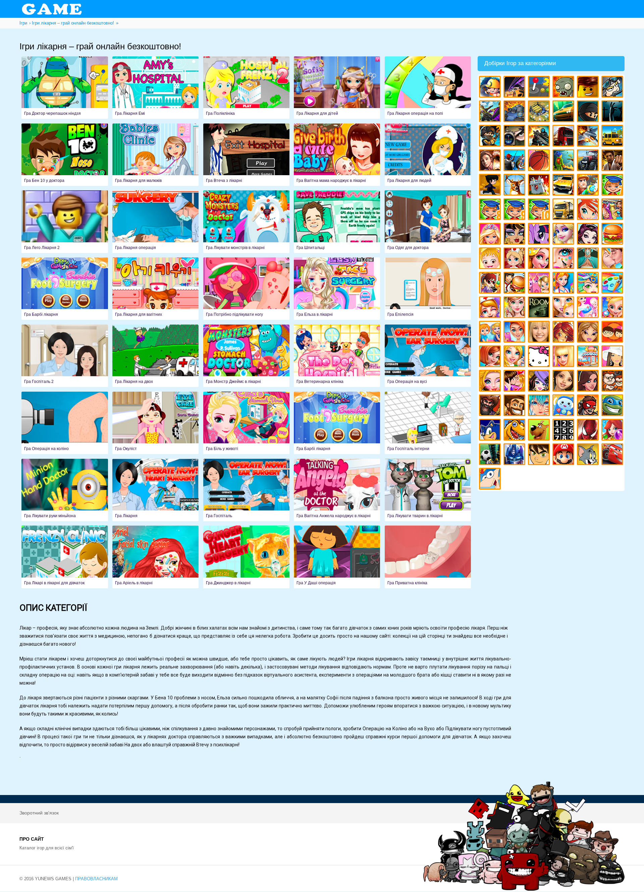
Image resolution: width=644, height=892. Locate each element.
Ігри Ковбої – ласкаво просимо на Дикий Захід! (515, 406)
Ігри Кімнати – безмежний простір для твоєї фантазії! (540, 308)
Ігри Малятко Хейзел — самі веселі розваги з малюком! (491, 259)
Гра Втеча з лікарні (246, 154)
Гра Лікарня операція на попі (428, 87)
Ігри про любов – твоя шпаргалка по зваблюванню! (515, 382)
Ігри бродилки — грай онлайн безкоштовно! (589, 406)
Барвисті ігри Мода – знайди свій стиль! (515, 333)
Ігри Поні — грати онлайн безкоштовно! (540, 235)
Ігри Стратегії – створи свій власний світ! (540, 112)
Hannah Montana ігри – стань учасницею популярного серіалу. (540, 333)
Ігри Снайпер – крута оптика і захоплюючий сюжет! (515, 137)
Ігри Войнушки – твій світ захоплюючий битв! (613, 88)
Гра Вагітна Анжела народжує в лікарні (337, 490)
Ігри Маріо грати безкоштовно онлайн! (564, 455)
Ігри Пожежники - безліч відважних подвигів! (589, 186)
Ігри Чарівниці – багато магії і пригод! (564, 333)
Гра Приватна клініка (428, 557)
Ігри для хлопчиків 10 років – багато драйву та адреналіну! (540, 210)
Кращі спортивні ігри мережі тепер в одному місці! (491, 186)
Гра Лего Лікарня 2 (64, 221)
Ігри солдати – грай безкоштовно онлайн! (491, 137)
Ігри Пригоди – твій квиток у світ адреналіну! (491, 161)
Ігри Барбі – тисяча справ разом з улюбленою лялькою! (491, 235)
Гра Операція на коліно (64, 423)
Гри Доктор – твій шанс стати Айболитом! (491, 308)
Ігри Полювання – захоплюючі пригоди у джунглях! (515, 186)
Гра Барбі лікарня (64, 288)
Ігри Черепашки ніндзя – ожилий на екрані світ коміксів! (613, 406)
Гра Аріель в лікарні (155, 557)
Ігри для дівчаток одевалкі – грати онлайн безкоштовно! (613, 210)
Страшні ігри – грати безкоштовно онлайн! (613, 112)
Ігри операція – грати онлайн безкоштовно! (589, 259)
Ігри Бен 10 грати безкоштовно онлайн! (540, 455)
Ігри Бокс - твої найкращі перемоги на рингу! (613, 161)
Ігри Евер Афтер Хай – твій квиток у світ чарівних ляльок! (589, 235)
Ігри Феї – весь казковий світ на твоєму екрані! (515, 308)
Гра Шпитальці (337, 221)
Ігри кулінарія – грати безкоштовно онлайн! (515, 284)
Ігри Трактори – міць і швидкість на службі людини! (589, 161)
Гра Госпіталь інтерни (428, 423)
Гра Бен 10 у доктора (64, 154)
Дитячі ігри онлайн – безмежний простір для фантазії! (564, 406)
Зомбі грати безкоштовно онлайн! (564, 88)
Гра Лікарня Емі (155, 87)
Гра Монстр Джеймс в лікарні (246, 356)
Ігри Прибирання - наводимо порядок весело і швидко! (564, 284)
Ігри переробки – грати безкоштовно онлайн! (540, 284)
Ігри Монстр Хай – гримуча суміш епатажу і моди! (515, 235)
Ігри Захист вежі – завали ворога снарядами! (540, 186)
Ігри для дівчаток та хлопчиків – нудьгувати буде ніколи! (613, 333)
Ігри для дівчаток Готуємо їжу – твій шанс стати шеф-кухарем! (613, 235)
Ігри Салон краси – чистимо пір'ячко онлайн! (491, 382)
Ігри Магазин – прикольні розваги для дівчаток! (589, 357)
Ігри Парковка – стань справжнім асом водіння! (564, 186)
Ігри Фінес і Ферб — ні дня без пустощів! (491, 480)
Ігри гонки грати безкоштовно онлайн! (515, 88)
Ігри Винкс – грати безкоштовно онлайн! (589, 210)
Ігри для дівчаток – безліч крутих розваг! (589, 382)
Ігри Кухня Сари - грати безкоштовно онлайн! (491, 284)
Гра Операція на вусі (428, 356)
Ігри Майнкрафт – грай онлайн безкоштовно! (491, 88)
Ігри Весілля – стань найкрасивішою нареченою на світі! (613, 308)
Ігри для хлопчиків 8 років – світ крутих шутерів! (491, 210)
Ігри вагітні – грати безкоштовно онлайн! (589, 308)
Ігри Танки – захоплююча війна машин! (515, 112)
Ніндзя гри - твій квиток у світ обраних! (589, 112)
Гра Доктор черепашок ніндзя (64, 87)
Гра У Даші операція (337, 557)
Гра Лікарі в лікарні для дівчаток (64, 557)
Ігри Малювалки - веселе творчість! (613, 284)
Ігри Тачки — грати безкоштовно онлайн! (613, 455)
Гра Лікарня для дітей (337, 87)
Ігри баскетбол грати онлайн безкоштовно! (540, 161)
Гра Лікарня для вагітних (155, 288)
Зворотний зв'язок (39, 812)
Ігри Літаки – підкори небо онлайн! (589, 137)
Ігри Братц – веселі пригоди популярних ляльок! (589, 333)
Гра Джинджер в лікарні (246, 557)
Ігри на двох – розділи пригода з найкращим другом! (613, 382)
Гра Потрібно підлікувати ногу (246, 288)
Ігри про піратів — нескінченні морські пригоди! (491, 406)
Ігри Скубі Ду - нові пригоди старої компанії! (540, 431)
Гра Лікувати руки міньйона (64, 490)
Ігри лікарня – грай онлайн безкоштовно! (515, 259)
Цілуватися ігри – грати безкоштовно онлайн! (613, 259)
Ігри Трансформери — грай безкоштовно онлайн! (515, 455)
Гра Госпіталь (246, 490)
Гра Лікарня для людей (428, 154)
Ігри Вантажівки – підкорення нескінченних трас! (564, 210)
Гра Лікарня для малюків (155, 154)
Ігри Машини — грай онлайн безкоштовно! (564, 112)
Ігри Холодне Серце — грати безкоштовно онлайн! (564, 235)
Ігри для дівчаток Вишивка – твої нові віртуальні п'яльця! (515, 357)
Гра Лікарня (155, 490)
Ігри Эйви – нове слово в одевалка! (564, 382)
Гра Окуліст (155, 423)
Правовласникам (96, 878)
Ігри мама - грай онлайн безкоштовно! (564, 308)
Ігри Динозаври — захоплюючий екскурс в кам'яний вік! (515, 431)
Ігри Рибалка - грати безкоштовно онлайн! (515, 161)
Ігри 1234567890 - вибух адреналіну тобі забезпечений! (564, 431)
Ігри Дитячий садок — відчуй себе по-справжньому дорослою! (491, 333)
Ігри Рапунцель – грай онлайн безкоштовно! (540, 259)
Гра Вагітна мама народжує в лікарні (337, 154)
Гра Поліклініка (246, 87)
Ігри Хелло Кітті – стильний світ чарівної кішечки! (540, 357)
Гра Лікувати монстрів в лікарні (246, 221)
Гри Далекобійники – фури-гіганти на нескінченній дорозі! (564, 137)
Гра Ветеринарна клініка (337, 356)
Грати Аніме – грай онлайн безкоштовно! (540, 406)
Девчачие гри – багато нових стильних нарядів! (540, 382)
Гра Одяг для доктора (428, 221)
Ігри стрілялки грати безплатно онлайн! (540, 137)
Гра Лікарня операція (155, 221)
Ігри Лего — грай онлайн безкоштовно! (589, 88)
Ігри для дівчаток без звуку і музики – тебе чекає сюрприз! (564, 357)
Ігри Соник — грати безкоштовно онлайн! (491, 431)
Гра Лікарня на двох (155, 356)
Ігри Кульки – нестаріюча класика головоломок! (613, 431)
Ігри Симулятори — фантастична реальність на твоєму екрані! (540, 88)
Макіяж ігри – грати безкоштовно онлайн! (564, 259)
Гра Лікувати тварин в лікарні (428, 490)
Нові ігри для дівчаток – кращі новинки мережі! (491, 357)
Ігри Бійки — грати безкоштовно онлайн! (491, 112)
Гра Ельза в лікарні (337, 288)
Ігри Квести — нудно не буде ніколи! (564, 161)
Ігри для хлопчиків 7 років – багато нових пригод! (613, 186)
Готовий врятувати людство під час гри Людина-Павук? (589, 431)
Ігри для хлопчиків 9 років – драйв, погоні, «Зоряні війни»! (515, 210)
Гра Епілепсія (428, 288)
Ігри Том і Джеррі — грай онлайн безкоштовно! (589, 455)
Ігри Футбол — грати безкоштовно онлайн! (491, 455)
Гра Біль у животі (246, 423)
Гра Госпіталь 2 (64, 356)
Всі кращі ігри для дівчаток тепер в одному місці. (613, 357)
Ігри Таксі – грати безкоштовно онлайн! (613, 137)
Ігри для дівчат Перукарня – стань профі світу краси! (589, 284)
